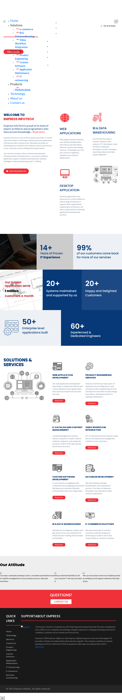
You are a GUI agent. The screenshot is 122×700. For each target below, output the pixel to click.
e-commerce (26, 29)
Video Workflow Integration (21, 43)
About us (16, 98)
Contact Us (11, 643)
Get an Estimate (110, 26)
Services (38, 40)
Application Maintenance (61, 52)
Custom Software (57, 47)
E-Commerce (12, 671)
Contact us (17, 102)
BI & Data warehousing (68, 28)
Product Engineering (59, 41)
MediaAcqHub (22, 89)
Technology (17, 93)
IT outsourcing (56, 57)
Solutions (46, 21)
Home (14, 20)
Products (39, 63)
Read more (39, 131)
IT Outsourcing (12, 667)
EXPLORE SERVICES (17, 171)
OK (2, 698)
